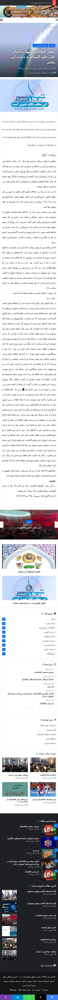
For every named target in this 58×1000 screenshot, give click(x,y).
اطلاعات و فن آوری (46, 628)
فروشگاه (50, 654)
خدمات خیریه (49, 649)
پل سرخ (36, 850)
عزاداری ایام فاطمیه (43, 3)
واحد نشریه (49, 623)
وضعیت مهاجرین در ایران (18, 775)
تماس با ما (36, 990)
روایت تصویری (48, 641)
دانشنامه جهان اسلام (48, 725)
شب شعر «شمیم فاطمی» (29, 527)
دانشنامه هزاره (50, 743)
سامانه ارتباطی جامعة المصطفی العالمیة (23, 838)
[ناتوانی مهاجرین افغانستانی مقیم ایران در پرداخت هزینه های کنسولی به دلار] (48, 864)
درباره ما (45, 990)
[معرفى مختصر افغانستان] (48, 830)
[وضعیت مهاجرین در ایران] (15, 765)
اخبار (45, 27)
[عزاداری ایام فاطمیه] (43, 765)
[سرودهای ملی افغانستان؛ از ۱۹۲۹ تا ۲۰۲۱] (15, 789)
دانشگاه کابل (51, 739)
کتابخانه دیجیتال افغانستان (46, 734)
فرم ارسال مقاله (24, 990)
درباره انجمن (49, 632)
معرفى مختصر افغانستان (29, 826)
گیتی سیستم (51, 730)
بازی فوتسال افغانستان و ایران (44, 799)
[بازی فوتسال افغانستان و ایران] (43, 789)
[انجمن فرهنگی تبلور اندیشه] (29, 11)
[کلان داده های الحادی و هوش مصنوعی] (9, 895)
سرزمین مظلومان (32, 871)
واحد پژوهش (49, 636)
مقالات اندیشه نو (40, 45)
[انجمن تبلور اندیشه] (9, 931)
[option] (29, 524)
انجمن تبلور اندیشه (48, 927)
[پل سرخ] (48, 853)
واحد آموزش (49, 645)
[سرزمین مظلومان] (48, 875)
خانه (52, 27)
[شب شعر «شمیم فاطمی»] (9, 919)
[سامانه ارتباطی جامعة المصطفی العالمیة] (48, 842)
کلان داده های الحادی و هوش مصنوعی (41, 891)
